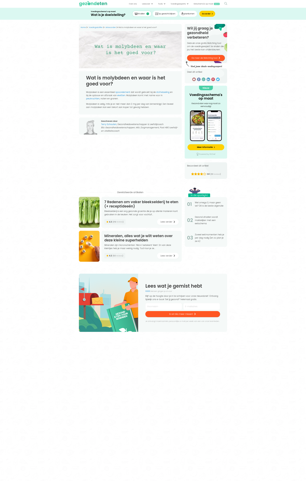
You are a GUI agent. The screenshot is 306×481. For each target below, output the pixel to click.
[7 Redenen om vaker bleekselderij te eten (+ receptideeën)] (89, 212)
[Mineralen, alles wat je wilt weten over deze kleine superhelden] (89, 246)
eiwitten (121, 95)
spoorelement (122, 92)
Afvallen (141, 13)
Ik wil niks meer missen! (181, 314)
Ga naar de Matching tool (204, 58)
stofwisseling (162, 92)
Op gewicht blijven (166, 13)
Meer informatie (205, 147)
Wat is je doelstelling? (108, 14)
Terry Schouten (109, 124)
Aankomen (189, 13)
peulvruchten (93, 98)
